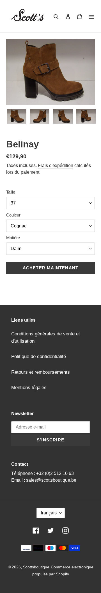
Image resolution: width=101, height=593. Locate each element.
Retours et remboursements (40, 372)
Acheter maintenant (51, 267)
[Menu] (91, 16)
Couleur (13, 215)
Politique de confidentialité (38, 356)
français (49, 512)
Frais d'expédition (55, 165)
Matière (13, 237)
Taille (10, 192)
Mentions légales (29, 387)
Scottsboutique (36, 567)
